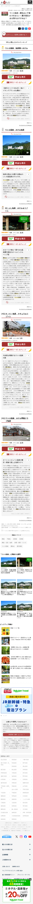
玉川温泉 (25, 809)
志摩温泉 (3, 815)
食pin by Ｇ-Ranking (15, 830)
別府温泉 (14, 806)
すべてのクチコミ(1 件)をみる (25, 413)
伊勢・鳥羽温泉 (27, 812)
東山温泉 (25, 766)
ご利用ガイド (16, 822)
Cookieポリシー (7, 879)
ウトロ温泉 (5, 546)
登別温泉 (14, 759)
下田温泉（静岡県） (5, 787)
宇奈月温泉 (26, 789)
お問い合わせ (6, 866)
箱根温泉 (14, 812)
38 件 (21, 157)
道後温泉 (14, 799)
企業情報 (5, 854)
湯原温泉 (3, 806)
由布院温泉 (26, 815)
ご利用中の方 (6, 860)
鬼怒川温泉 (4, 776)
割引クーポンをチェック (18, 82)
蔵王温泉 (3, 769)
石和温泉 (25, 779)
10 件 (21, 443)
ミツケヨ (18, 828)
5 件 (21, 338)
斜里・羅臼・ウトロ (20, 542)
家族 (3, 539)
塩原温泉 (14, 776)
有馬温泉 (14, 796)
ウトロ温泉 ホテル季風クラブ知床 (17, 419)
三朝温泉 (3, 802)
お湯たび (25, 824)
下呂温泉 (3, 792)
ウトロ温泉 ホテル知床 (14, 130)
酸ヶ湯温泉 (15, 809)
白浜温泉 (25, 796)
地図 (20, 73)
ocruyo (19, 824)
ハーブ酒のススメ (26, 830)
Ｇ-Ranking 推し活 (6, 830)
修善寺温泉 (26, 782)
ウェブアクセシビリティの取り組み (12, 870)
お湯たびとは (8, 822)
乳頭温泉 (14, 763)
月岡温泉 (14, 779)
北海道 (15, 539)
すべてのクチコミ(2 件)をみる (25, 309)
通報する (29, 123)
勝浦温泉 (3, 799)
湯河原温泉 (4, 782)
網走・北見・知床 (7, 542)
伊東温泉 (14, 782)
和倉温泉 (14, 786)
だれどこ (14, 824)
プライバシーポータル (23, 875)
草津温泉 (25, 769)
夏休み (13, 546)
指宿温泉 (14, 819)
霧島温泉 (3, 809)
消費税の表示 (16, 866)
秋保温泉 (14, 766)
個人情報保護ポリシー (8, 875)
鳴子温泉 (25, 763)
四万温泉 (25, 773)
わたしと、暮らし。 (5, 826)
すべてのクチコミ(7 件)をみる (25, 125)
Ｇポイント (23, 822)
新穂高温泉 (26, 792)
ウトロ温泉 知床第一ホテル (16, 48)
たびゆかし (24, 828)
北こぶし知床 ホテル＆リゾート (16, 209)
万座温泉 (14, 773)
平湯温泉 (14, 792)
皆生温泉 (25, 802)
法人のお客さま (7, 849)
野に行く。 (6, 828)
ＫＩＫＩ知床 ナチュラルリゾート (17, 315)
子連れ (9, 539)
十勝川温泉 (26, 759)
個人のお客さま (7, 844)
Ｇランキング (8, 824)
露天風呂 (19, 546)
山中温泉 (25, 786)
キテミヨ (14, 826)
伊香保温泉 (4, 773)
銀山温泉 (14, 769)
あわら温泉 (15, 789)
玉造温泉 (14, 802)
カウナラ (13, 828)
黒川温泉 (25, 806)
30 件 (21, 232)
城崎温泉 (3, 796)
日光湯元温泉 (4, 812)
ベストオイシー (21, 826)
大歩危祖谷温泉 (16, 815)
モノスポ (28, 826)
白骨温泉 (3, 779)
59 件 (21, 71)
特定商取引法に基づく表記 (21, 879)
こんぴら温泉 (26, 799)
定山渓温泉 (4, 759)
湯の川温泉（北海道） (5, 763)
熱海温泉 (3, 819)
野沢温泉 (25, 776)
